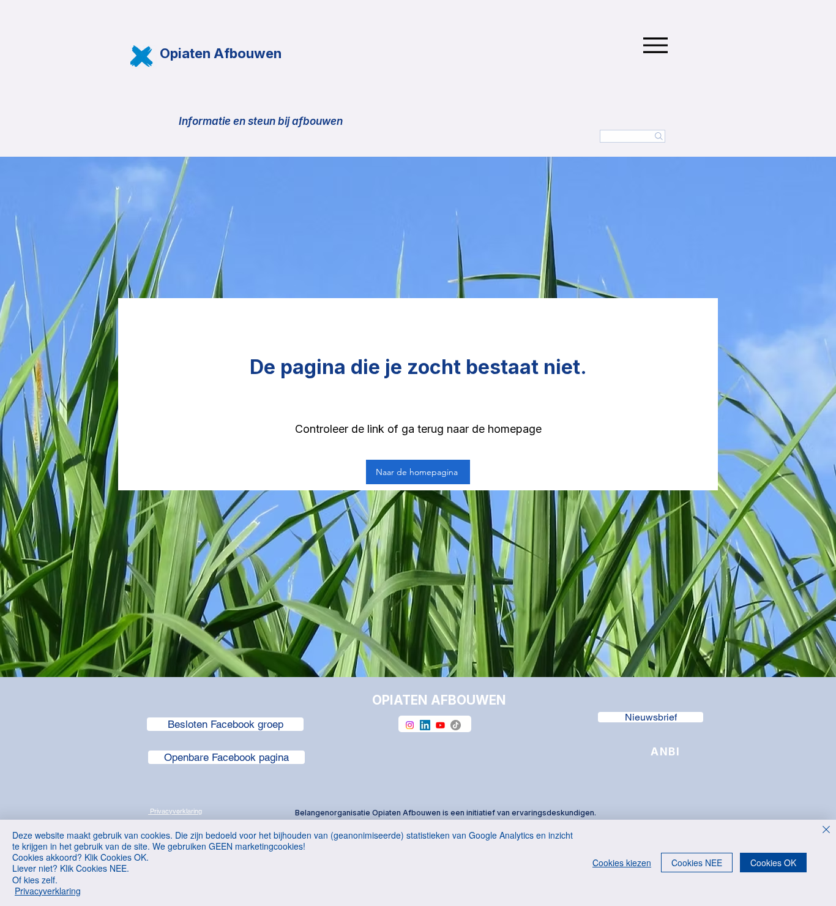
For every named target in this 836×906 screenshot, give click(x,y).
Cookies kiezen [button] (621, 862)
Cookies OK (773, 862)
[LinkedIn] (425, 725)
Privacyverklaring (48, 891)
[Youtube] (440, 725)
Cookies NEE (696, 862)
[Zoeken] (632, 136)
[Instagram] (410, 725)
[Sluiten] (826, 830)
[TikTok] (455, 725)
